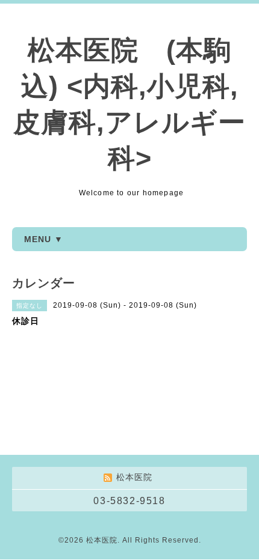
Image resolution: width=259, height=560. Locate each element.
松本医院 (101, 540)
